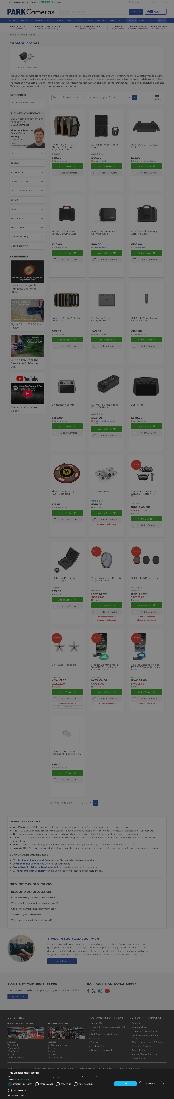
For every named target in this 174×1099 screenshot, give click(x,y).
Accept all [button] (125, 1084)
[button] (59, 1095)
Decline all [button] (151, 1084)
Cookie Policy (25, 1079)
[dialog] (87, 1084)
